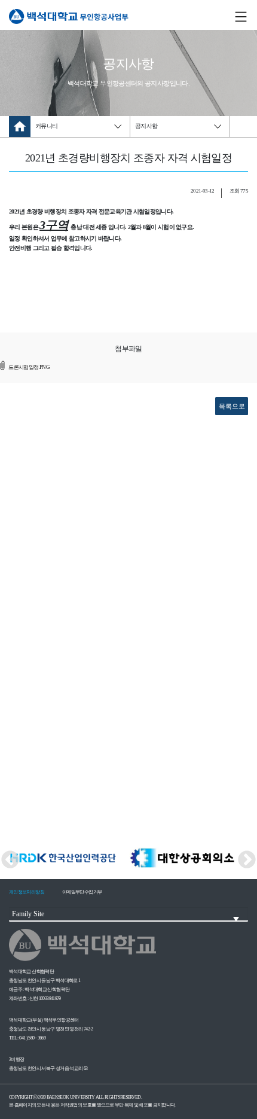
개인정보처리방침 (26, 892)
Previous (6, 858)
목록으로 (232, 406)
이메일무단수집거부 (82, 892)
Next (251, 858)
